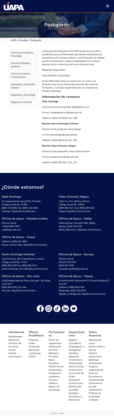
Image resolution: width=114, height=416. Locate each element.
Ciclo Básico (75, 343)
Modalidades (15, 336)
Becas (52, 359)
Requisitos (14, 339)
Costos (12, 349)
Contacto (93, 399)
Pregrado (34, 339)
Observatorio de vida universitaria (96, 386)
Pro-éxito (53, 356)
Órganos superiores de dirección (96, 370)
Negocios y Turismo (21, 102)
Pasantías (54, 363)
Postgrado (34, 346)
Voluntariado (75, 363)
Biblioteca (54, 353)
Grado (32, 343)
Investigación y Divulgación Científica (76, 350)
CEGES (32, 356)
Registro (73, 339)
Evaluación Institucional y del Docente (76, 383)
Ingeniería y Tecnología (23, 94)
